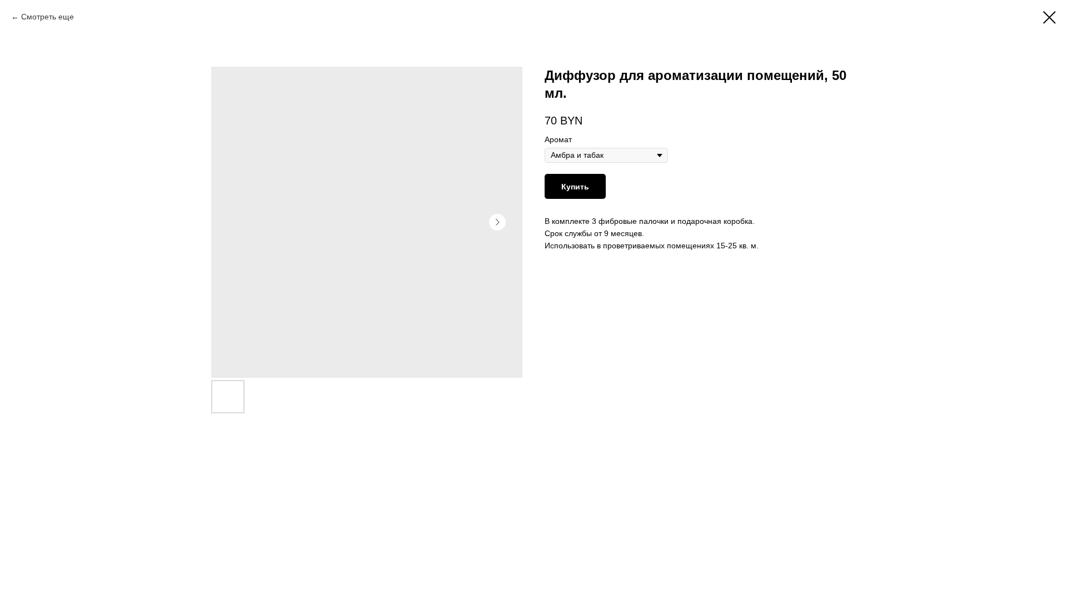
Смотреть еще (47, 16)
